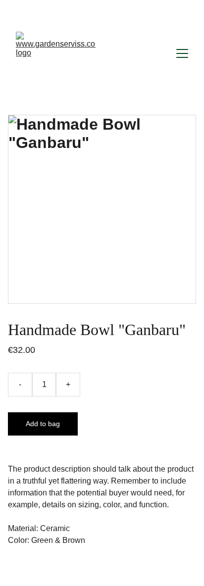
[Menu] (182, 53)
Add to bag (43, 424)
